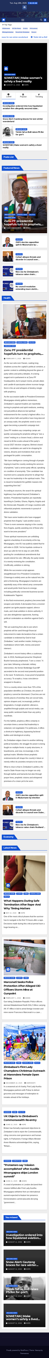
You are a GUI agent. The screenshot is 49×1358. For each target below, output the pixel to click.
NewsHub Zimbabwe (22, 32)
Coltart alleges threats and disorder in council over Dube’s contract (28, 259)
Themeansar (24, 1353)
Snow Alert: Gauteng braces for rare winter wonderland (21, 1265)
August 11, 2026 (13, 85)
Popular (23, 97)
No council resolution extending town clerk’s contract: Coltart (26, 289)
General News (22, 214)
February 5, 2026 (14, 228)
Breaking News (10, 74)
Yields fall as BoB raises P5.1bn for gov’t (22, 1290)
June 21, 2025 (12, 1181)
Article (25, 28)
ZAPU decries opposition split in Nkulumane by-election (27, 244)
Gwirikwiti (31, 1083)
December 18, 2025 (14, 1083)
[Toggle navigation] (22, 20)
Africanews (33, 28)
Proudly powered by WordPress (17, 1350)
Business (7, 1112)
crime (26, 893)
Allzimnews (6, 28)
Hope (26, 85)
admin (28, 228)
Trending (39, 97)
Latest (8, 97)
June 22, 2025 (12, 1124)
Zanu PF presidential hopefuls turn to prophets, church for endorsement (22, 224)
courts (19, 893)
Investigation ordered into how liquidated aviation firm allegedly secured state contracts (22, 108)
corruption (17, 1161)
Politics (32, 214)
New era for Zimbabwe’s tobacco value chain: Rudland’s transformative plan (27, 275)
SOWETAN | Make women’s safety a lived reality (23, 79)
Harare (34, 32)
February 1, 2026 (13, 998)
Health (6, 896)
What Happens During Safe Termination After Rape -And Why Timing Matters (22, 904)
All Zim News (16, 28)
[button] (41, 20)
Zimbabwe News (10, 217)
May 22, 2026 (11, 913)
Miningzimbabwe (7, 32)
